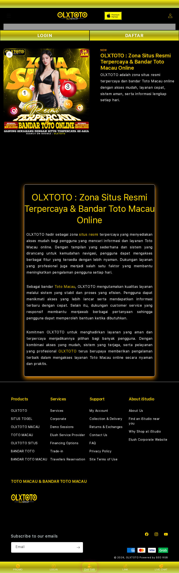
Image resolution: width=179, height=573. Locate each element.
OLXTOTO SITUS (24, 443)
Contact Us (98, 435)
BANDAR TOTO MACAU (29, 459)
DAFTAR (134, 35)
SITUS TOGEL (21, 419)
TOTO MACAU (22, 435)
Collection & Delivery (106, 419)
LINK (125, 569)
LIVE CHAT (161, 569)
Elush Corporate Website (148, 439)
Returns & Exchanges (106, 427)
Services (57, 410)
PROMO (18, 569)
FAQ (93, 443)
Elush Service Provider (67, 435)
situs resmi (88, 234)
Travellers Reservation (67, 459)
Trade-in (56, 451)
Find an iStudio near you (144, 421)
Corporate (58, 419)
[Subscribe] (78, 547)
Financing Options (64, 443)
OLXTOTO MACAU (25, 427)
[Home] (72, 16)
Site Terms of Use (103, 459)
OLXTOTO (67, 351)
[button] (8, 16)
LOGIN (44, 35)
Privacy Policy (101, 451)
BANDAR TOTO (23, 451)
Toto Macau (65, 287)
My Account (99, 410)
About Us (136, 410)
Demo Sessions (62, 427)
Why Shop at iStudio (145, 431)
